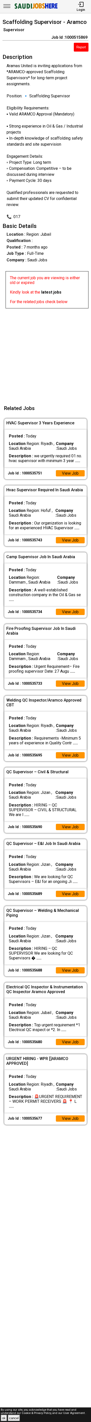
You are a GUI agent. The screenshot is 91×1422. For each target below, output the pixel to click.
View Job (70, 473)
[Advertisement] (45, 353)
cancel (14, 1418)
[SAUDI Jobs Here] (35, 8)
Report (81, 47)
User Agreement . (74, 1413)
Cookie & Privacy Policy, (37, 1413)
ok (4, 1418)
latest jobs (51, 292)
